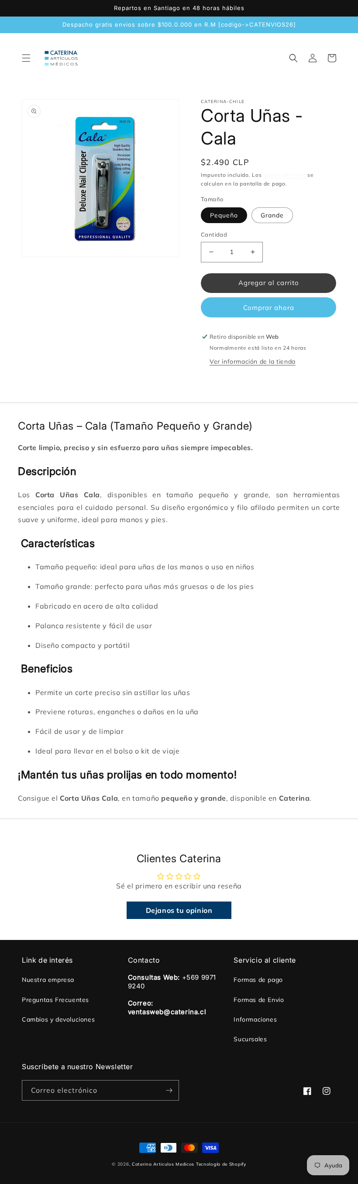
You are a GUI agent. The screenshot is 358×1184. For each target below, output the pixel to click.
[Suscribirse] (169, 1090)
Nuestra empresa (48, 980)
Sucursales (250, 1039)
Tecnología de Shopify (221, 1164)
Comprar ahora (268, 307)
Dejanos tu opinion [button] (179, 910)
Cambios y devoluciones (58, 1019)
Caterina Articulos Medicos (163, 1164)
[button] (26, 58)
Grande (272, 215)
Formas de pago (258, 980)
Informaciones (255, 1019)
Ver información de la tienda (253, 361)
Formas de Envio (259, 1000)
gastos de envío (284, 175)
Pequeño (224, 215)
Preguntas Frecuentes (55, 1000)
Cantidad (214, 234)
